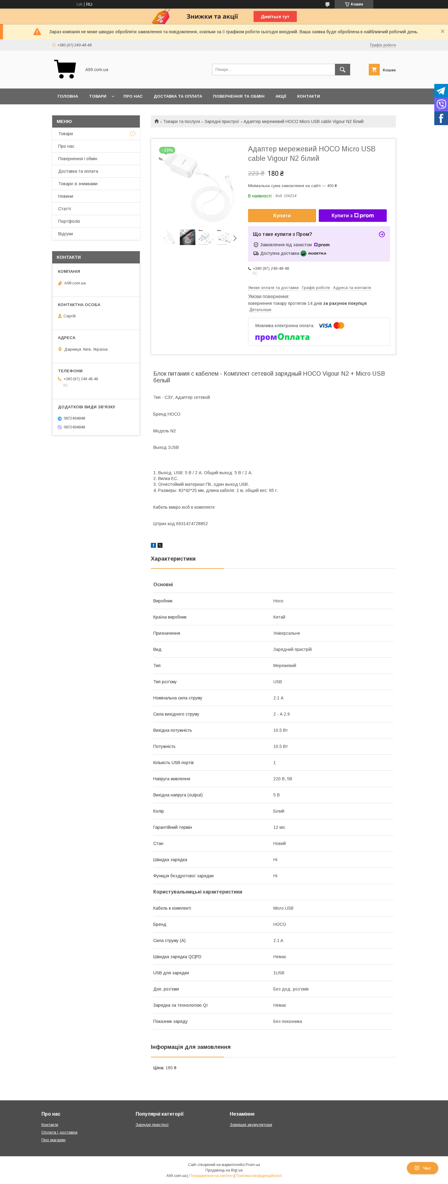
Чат (427, 1168)
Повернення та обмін (239, 96)
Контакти (308, 96)
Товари (97, 96)
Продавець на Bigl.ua (224, 1170)
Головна (68, 96)
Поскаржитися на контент (211, 1176)
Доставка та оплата (178, 96)
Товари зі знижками (78, 183)
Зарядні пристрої (221, 121)
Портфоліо (69, 221)
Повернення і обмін (77, 158)
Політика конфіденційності (259, 1176)
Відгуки (65, 233)
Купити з (342, 215)
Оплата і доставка (59, 1132)
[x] (160, 546)
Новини (65, 196)
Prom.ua (253, 1165)
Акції (281, 96)
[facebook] (153, 546)
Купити (282, 215)
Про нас (133, 96)
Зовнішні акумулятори (251, 1124)
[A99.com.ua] (65, 80)
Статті (64, 208)
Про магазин (53, 1140)
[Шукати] (342, 69)
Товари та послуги (181, 121)
